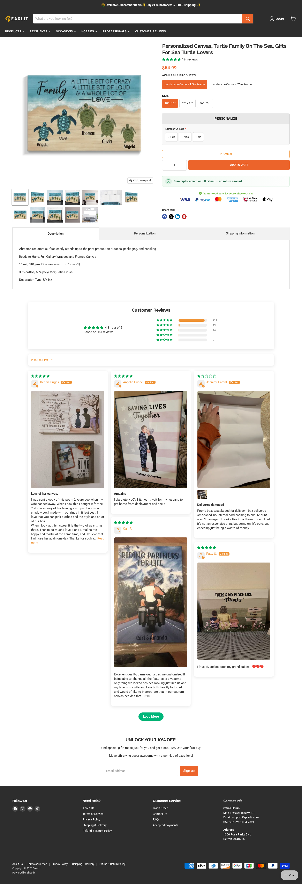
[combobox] (137, 18)
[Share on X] (171, 216)
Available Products (179, 75)
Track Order (160, 808)
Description (55, 234)
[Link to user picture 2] (202, 494)
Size (165, 95)
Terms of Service (93, 814)
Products (13, 31)
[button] (172, 59)
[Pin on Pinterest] (184, 216)
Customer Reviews (150, 31)
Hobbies (88, 31)
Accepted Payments (165, 825)
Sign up (189, 771)
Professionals (115, 31)
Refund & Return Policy (97, 830)
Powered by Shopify (23, 872)
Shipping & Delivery (95, 825)
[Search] (247, 18)
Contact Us (160, 814)
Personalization (145, 233)
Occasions (65, 31)
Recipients (39, 31)
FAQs (156, 819)
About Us (88, 808)
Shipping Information (240, 233)
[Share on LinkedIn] (177, 216)
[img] (40, 376)
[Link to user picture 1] (67, 439)
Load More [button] (151, 716)
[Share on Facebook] (164, 216)
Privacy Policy (91, 819)
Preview (226, 153)
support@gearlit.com (245, 817)
